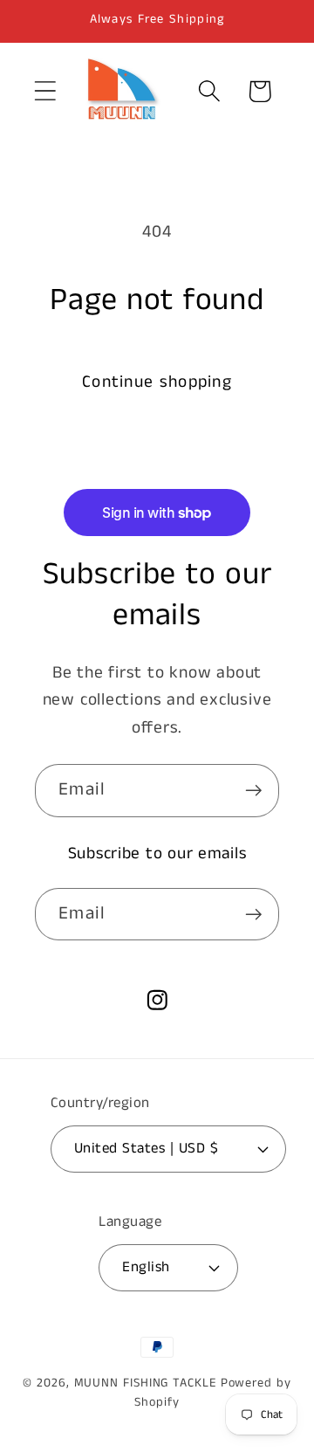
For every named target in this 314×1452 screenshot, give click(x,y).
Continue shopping (157, 382)
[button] (45, 91)
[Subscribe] (253, 790)
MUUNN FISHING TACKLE (145, 1383)
